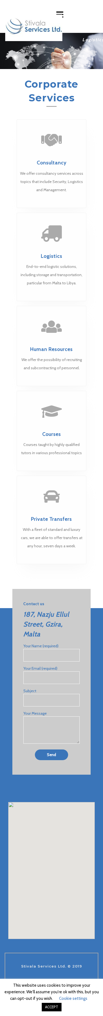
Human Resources (51, 349)
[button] (5, 51)
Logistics (51, 256)
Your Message (35, 713)
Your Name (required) (41, 645)
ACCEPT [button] (51, 1007)
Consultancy (51, 163)
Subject (29, 690)
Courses (51, 434)
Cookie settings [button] (73, 998)
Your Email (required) (40, 668)
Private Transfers (51, 519)
